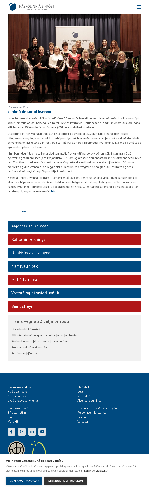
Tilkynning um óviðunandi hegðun (97, 408)
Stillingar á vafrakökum (65, 481)
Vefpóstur (83, 396)
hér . (54, 191)
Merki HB (13, 421)
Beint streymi (23, 306)
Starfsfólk (83, 387)
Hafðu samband (18, 391)
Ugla (80, 391)
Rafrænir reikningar (29, 239)
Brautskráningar (18, 408)
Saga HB (13, 417)
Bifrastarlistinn (17, 412)
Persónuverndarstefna (91, 412)
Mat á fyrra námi (26, 279)
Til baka (21, 211)
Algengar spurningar (29, 226)
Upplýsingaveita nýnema (33, 252)
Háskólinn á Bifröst (20, 387)
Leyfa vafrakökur (24, 481)
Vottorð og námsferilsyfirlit (35, 293)
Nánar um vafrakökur (96, 470)
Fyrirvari (82, 417)
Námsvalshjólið (24, 266)
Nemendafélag (17, 396)
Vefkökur (82, 421)
